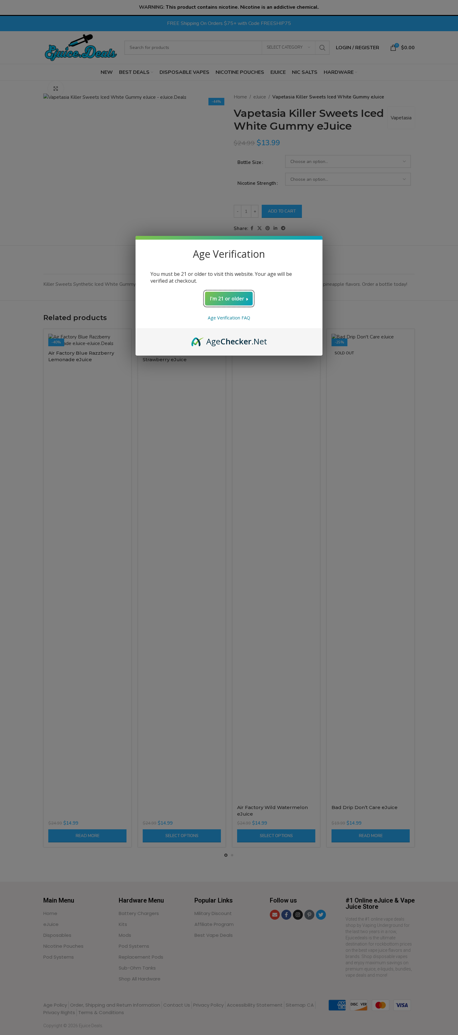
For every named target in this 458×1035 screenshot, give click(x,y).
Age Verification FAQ (229, 318)
